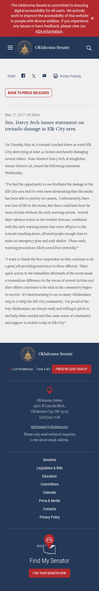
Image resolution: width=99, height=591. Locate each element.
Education (49, 476)
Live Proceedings (22, 369)
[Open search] (88, 48)
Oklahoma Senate (51, 47)
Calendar (49, 492)
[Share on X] (34, 76)
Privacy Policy (50, 517)
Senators (49, 460)
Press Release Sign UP (71, 369)
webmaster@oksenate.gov (49, 427)
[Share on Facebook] (23, 76)
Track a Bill (43, 369)
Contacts (49, 509)
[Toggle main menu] (10, 47)
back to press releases (28, 93)
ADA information (49, 31)
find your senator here (49, 573)
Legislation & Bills (50, 468)
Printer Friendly (70, 76)
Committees (50, 484)
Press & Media (49, 501)
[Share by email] (44, 76)
